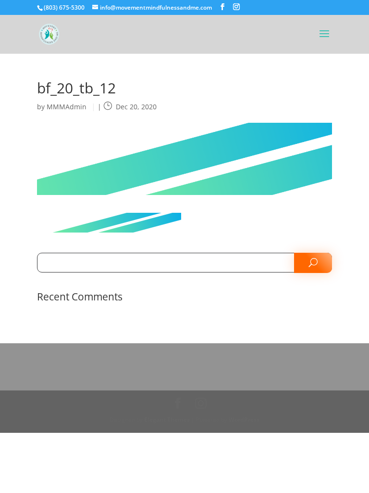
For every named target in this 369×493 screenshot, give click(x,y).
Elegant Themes (167, 419)
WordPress (244, 419)
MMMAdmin (66, 106)
